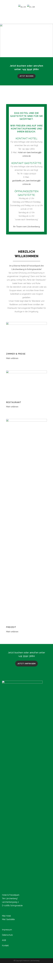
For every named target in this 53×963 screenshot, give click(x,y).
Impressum (7, 930)
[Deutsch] (22, 7)
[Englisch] (31, 7)
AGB (4, 940)
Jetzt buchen (26, 76)
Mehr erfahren (12, 358)
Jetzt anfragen (26, 664)
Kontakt (5, 945)
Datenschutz (7, 935)
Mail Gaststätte (8, 919)
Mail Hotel (6, 916)
